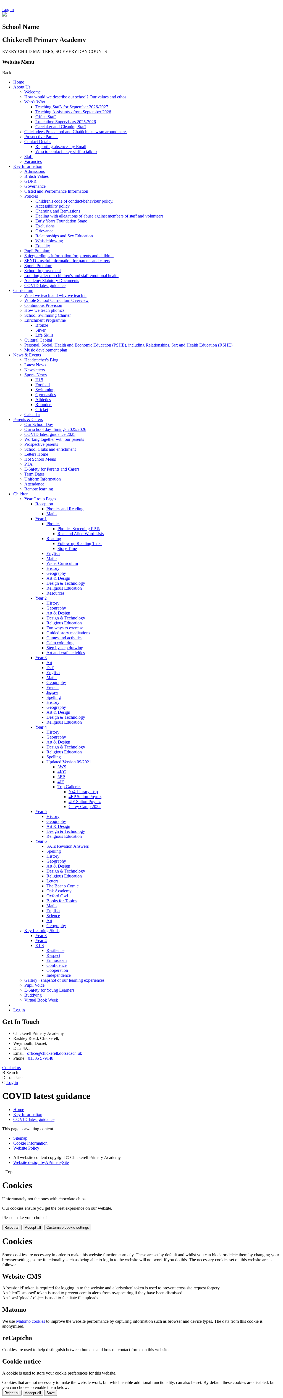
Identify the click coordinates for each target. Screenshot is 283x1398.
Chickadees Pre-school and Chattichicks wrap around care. (75, 131)
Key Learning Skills (41, 930)
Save (50, 1393)
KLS (39, 945)
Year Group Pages (40, 499)
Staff (28, 156)
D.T (50, 667)
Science (53, 915)
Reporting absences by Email (60, 146)
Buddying (33, 995)
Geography (56, 573)
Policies (31, 196)
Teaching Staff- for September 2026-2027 (71, 106)
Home (18, 82)
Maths (51, 513)
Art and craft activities (65, 652)
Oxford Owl (57, 895)
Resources (55, 593)
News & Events (27, 355)
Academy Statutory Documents (51, 280)
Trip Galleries (69, 786)
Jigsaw (52, 692)
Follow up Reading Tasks (79, 543)
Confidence (56, 965)
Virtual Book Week (41, 1000)
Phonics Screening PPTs (78, 528)
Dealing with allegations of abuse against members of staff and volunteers (99, 216)
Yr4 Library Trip (83, 791)
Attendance (34, 484)
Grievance (44, 231)
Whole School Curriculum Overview (56, 300)
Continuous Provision (43, 305)
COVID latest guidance (44, 285)
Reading (53, 538)
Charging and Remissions (57, 211)
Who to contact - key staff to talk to (66, 151)
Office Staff (45, 116)
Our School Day (38, 424)
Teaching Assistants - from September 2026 (73, 111)
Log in (8, 9)
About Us (21, 87)
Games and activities (64, 637)
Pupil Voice (34, 985)
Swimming (44, 389)
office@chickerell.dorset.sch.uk (54, 1053)
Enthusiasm (56, 960)
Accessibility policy (52, 206)
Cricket (41, 409)
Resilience (55, 950)
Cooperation (57, 970)
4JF (60, 781)
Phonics (53, 523)
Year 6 (41, 841)
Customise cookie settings (67, 1227)
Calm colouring (60, 642)
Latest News (35, 365)
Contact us (11, 1067)
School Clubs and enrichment (50, 449)
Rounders (43, 404)
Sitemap (20, 1138)
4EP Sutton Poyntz (85, 796)
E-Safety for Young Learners (49, 990)
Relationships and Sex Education (64, 236)
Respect (53, 955)
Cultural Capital (38, 340)
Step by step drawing (64, 647)
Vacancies (33, 161)
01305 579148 (40, 1058)
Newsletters (34, 369)
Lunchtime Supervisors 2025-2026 (65, 121)
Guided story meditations (68, 632)
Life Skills (44, 335)
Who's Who (34, 102)
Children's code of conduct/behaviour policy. (74, 201)
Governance (35, 186)
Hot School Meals (40, 459)
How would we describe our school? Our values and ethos (75, 97)
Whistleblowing (49, 240)
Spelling (53, 697)
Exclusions (44, 226)
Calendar (32, 414)
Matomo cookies (30, 1321)
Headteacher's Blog (41, 360)
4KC (61, 771)
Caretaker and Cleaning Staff (60, 126)
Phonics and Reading (64, 508)
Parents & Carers (28, 419)
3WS (61, 766)
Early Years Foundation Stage (61, 221)
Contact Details (37, 141)
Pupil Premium (37, 250)
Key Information (27, 166)
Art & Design (58, 578)
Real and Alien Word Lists (80, 533)
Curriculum (23, 290)
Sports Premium (38, 265)
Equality (42, 245)
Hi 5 (39, 379)
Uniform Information (42, 479)
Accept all (33, 1227)
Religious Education (64, 588)
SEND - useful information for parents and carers (67, 260)
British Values (36, 176)
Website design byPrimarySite (41, 1162)
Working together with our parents (54, 439)
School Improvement (42, 270)
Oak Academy (59, 891)
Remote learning (38, 489)
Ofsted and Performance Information (56, 191)
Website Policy (26, 1148)
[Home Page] (4, 15)
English (53, 553)
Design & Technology (65, 583)
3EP (61, 776)
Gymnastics (45, 394)
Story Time (67, 548)
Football (42, 384)
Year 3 (41, 657)
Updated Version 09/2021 (68, 762)
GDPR (30, 181)
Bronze (41, 325)
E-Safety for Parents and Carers (51, 469)
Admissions (34, 171)
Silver (40, 330)
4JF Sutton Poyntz (85, 801)
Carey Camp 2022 (85, 806)
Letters (52, 881)
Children (20, 494)
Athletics (43, 399)
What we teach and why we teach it (55, 295)
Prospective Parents (41, 136)
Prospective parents (41, 444)
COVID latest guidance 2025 (49, 434)
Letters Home (36, 454)
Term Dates (34, 474)
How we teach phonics (44, 310)
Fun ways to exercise (64, 628)
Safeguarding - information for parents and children (69, 255)
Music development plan (45, 350)
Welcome (32, 92)
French (52, 687)
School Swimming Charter (47, 315)
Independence (58, 975)
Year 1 (41, 518)
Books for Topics (61, 900)
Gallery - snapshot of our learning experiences (64, 980)
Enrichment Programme (45, 320)
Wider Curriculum (62, 563)
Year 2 (41, 598)
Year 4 (41, 727)
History (52, 568)
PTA (28, 464)
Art (49, 662)
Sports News (35, 374)
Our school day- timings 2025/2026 (55, 429)
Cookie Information (30, 1143)
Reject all (11, 1227)
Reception (44, 503)
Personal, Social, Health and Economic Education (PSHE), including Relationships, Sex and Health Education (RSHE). (129, 345)
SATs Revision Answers (67, 846)
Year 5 (41, 811)
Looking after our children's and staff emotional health (71, 275)
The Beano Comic (62, 886)
